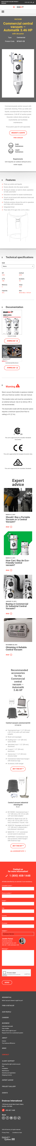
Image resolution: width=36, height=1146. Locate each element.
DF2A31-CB (21, 41)
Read (7, 527)
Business (5, 1023)
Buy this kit (17, 769)
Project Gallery (9, 1086)
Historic (4, 1041)
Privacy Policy (5, 1132)
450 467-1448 (10, 1110)
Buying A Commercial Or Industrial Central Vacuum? (17, 606)
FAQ (3, 1066)
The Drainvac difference (8, 1043)
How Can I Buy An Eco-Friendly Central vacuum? (17, 562)
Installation (5, 1068)
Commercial (21, 37)
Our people (6, 1012)
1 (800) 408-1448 (19, 875)
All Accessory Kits (17, 851)
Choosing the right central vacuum (11, 1064)
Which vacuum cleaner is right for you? (12, 1000)
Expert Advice (7, 1080)
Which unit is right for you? (9, 1030)
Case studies (5, 1028)
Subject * (4, 931)
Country (4, 915)
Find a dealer (18, 137)
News (4, 1048)
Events (5, 1093)
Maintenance (5, 1070)
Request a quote (18, 133)
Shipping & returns (7, 1075)
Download (11, 341)
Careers (5, 1017)
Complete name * (7, 885)
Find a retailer (8, 1005)
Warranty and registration (9, 1073)
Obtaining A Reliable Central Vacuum (16, 648)
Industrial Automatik (7, 1026)
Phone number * (7, 893)
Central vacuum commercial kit (18, 723)
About (4, 1038)
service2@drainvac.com (9, 943)
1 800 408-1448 (28, 2)
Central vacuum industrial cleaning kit (18, 804)
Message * (5, 949)
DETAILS (4, 3)
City (3, 908)
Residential (6, 997)
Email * (4, 900)
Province (4, 923)
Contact (5, 1054)
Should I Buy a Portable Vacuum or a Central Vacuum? (18, 519)
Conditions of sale (17, 1132)
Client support (8, 1061)
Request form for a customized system (12, 1033)
